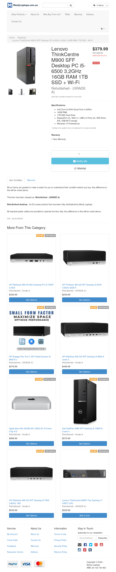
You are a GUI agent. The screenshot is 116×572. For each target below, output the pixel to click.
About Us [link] (35, 534)
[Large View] (10, 91)
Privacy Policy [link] (60, 540)
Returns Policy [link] (60, 551)
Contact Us (16, 21)
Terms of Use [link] (60, 534)
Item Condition (15, 180)
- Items (100, 5)
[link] (85, 544)
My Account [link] (12, 534)
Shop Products (18, 14)
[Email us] (79, 544)
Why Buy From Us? (52, 14)
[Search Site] (71, 5)
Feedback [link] (11, 546)
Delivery (90, 14)
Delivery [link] (34, 551)
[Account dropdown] (103, 28)
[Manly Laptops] (22, 3)
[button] (80, 168)
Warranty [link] (35, 546)
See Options (31, 299)
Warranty (78, 14)
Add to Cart (85, 515)
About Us (35, 14)
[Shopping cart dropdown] (107, 5)
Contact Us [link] (36, 540)
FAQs (67, 14)
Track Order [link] (12, 540)
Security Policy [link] (60, 546)
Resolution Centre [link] (15, 551)
